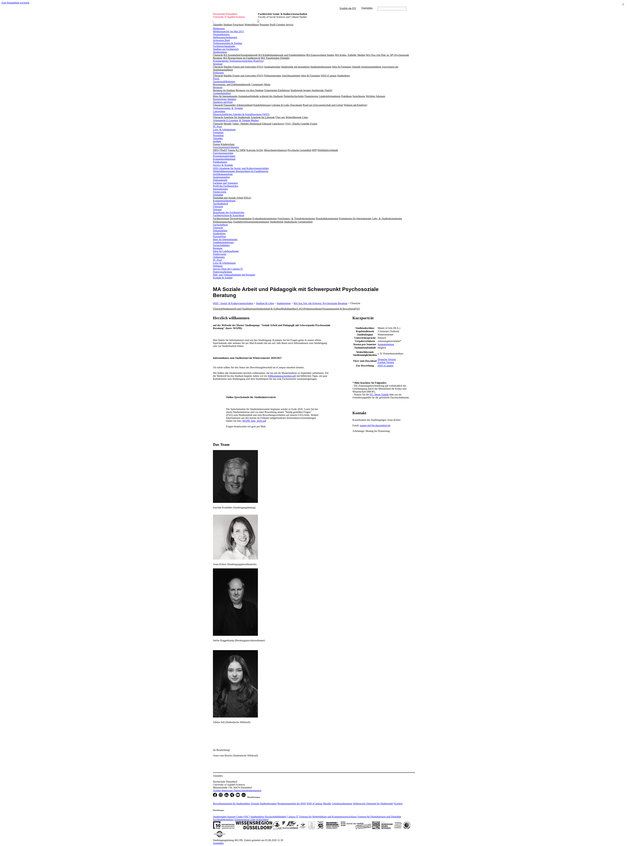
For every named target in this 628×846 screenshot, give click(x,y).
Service (289, 24)
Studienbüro (219, 233)
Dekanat (217, 209)
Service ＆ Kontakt (223, 165)
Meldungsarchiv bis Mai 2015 (228, 31)
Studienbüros (257, 816)
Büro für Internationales (225, 239)
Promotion (218, 135)
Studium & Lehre (265, 303)
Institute (217, 141)
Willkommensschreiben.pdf (282, 376)
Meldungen (219, 28)
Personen (264, 24)
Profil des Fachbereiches (225, 186)
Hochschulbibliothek (275, 816)
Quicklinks (367, 8)
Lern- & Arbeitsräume (224, 129)
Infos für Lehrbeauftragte (226, 251)
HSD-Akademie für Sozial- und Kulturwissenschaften (241, 168)
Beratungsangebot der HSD (291, 803)
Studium (227, 24)
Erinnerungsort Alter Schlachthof (251, 819)
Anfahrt (217, 790)
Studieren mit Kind (223, 102)
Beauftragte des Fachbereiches (228, 212)
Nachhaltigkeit (220, 203)
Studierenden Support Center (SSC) (231, 816)
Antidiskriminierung (223, 242)
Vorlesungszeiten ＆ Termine (228, 108)
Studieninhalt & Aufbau (268, 308)
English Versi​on (386, 362)
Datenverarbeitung (222, 271)
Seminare (218, 63)
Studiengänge (220, 52)
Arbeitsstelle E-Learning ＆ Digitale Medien (236, 120)
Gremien (280, 24)
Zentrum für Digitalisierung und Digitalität (379, 816)
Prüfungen (218, 72)
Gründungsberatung (342, 803)
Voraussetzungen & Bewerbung (338, 308)
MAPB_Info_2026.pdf (254, 420)
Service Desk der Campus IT (228, 268)
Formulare (218, 132)
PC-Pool (217, 126)
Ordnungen (219, 257)
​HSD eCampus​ (385, 365)
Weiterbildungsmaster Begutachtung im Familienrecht (240, 171)
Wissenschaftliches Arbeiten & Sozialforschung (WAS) (241, 114)
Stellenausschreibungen (225, 37)
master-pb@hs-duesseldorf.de (375, 425)
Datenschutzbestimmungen (247, 790)
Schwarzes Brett (221, 40)
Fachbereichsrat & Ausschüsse (228, 215)
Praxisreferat (219, 236)
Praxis (216, 78)
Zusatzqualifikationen (224, 81)
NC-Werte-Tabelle (379, 394)
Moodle (327, 803)
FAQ (357, 308)
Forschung (238, 24)
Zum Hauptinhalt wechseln (15, 2)
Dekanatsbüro (220, 230)
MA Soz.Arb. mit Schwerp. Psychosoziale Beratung (320, 303)
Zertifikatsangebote (223, 174)
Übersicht (218, 206)
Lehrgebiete (219, 111)
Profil (272, 24)
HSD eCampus (314, 803)
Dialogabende (220, 180)
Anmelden (218, 843)
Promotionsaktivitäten (224, 156)
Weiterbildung (251, 24)
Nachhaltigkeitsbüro (223, 819)
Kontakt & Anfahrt (222, 277)
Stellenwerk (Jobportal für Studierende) (373, 803)
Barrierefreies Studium (224, 99)
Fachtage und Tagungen (225, 183)
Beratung (217, 87)
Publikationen (220, 162)
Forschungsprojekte (223, 153)
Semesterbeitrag (386, 344)
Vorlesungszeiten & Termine (227, 43)
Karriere (398, 803)
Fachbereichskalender (224, 46)
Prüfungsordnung (313, 308)
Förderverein (219, 191)
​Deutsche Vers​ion (387, 359)
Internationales (220, 189)
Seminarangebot (221, 177)
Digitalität (218, 194)
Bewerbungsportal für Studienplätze (231, 803)
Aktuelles (218, 24)
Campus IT (292, 816)
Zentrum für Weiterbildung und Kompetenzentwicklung (328, 816)
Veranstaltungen (221, 34)
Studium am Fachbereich (226, 49)
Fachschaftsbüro (221, 245)
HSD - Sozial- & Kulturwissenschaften (233, 303)
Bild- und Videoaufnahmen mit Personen (234, 274)
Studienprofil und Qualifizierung (239, 308)
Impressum (228, 790)
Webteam (218, 266)
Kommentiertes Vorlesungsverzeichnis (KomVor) (238, 61)
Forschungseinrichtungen (226, 147)
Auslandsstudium (222, 93)
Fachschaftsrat (220, 224)
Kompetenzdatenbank (224, 159)
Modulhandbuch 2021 (292, 308)
